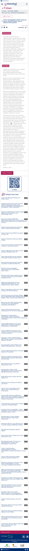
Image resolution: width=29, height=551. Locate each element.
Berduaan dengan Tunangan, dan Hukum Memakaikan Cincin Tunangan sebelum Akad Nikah (12, 464)
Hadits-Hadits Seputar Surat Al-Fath (11, 499)
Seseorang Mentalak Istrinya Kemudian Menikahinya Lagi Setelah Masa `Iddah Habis (10, 284)
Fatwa (7, 8)
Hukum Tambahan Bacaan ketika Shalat (11, 239)
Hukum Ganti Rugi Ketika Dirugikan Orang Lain (12, 233)
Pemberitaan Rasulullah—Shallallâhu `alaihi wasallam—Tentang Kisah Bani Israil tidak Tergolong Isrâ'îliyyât (14, 317)
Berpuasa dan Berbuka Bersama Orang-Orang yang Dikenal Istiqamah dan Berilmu (11, 304)
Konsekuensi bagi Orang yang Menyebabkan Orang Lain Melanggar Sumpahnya (10, 442)
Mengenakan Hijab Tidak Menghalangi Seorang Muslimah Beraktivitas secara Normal (11, 371)
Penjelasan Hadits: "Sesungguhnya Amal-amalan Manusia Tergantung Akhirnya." (12, 479)
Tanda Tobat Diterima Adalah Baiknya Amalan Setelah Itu (10, 457)
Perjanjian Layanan (5, 532)
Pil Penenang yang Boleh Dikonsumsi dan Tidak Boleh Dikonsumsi (10, 269)
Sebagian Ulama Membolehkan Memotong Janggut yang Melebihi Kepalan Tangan (12, 339)
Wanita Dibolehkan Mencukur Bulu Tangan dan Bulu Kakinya (12, 290)
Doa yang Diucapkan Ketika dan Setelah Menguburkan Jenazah (11, 345)
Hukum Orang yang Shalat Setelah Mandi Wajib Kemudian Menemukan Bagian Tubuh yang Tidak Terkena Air (13, 296)
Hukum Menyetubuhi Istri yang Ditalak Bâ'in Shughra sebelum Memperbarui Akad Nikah (11, 325)
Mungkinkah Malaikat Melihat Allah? (10, 430)
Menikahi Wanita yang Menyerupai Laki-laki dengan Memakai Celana (12, 424)
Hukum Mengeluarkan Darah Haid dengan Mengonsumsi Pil (12, 251)
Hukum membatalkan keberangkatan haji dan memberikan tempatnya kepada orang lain (13, 450)
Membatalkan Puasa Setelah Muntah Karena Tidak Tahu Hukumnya (10, 418)
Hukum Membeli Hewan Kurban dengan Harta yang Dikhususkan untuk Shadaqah (11, 332)
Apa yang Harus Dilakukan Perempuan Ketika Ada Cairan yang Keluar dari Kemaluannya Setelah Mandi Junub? (14, 220)
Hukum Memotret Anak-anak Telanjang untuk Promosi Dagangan (12, 310)
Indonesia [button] (5, 0)
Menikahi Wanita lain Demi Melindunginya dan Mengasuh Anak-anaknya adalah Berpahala (11, 493)
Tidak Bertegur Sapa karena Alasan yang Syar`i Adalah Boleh (12, 404)
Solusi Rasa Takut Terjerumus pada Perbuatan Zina (12, 436)
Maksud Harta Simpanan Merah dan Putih (11, 383)
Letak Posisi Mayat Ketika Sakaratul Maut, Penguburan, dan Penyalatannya (12, 525)
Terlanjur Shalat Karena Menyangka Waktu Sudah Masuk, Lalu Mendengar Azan (12, 213)
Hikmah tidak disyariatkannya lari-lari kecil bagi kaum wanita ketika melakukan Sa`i (12, 276)
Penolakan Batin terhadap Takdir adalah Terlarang (11, 505)
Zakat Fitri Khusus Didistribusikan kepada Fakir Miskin (12, 511)
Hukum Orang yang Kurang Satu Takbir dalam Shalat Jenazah (11, 228)
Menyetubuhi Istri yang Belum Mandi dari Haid (10, 364)
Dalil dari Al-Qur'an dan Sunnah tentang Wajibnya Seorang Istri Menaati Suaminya (11, 486)
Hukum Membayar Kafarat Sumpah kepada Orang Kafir (12, 351)
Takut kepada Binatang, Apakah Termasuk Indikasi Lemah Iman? (11, 257)
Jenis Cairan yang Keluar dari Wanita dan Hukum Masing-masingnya (10, 389)
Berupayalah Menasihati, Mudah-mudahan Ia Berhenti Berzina (12, 263)
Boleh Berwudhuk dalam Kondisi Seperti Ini (11, 377)
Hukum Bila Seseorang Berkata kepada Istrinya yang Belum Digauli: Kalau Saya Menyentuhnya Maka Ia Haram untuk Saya (12, 397)
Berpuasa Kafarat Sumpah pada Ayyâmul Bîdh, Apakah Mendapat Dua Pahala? (11, 358)
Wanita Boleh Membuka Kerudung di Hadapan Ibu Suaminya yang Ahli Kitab (12, 518)
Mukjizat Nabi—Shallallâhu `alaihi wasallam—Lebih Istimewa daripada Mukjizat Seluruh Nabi (12, 411)
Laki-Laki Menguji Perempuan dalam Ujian (10, 198)
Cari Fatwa (7, 16)
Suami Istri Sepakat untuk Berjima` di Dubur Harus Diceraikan (12, 245)
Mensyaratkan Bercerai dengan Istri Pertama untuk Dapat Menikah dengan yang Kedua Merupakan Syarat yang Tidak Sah (13, 471)
